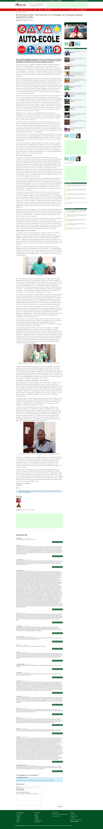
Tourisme (33, 0)
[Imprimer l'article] (31, 20)
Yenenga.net (41, 0)
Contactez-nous (72, 9)
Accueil (17, 12)
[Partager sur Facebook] (23, 20)
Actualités (21, 12)
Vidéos (30, 9)
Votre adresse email (19, 788)
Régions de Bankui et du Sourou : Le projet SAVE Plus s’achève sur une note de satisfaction (78, 59)
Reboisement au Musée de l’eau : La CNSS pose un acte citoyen (77, 86)
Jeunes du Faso (47, 0)
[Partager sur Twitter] (25, 509)
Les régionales (20, 0)
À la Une (25, 9)
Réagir (73, 52)
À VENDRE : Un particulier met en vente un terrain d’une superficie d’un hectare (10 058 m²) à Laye (77, 198)
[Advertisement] (67, 5)
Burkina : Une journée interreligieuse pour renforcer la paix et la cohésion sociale (78, 65)
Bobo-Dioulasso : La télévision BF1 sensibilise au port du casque (77, 100)
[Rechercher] (21, 10)
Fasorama (29, 0)
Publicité (36, 815)
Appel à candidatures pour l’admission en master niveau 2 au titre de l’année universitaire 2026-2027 (77, 190)
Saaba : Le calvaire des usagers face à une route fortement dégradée (78, 128)
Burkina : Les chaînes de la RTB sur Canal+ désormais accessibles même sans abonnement (78, 107)
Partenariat (37, 816)
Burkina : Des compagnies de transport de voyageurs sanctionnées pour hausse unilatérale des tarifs (78, 114)
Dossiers (35, 9)
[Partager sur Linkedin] (26, 20)
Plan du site (37, 818)
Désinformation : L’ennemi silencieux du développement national (78, 51)
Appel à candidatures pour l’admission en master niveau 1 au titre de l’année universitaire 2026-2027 (77, 185)
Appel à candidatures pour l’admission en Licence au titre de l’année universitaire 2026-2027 (77, 194)
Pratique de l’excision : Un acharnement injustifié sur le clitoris (77, 203)
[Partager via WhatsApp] (28, 20)
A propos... (36, 814)
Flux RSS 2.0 (37, 819)
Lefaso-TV (25, 0)
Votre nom (18, 786)
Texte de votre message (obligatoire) (23, 792)
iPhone (74, 817)
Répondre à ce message (57, 542)
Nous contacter (72, 814)
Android (71, 817)
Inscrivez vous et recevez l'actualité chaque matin (60, 814)
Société (24, 12)
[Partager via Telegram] (30, 20)
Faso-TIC (37, 0)
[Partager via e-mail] (21, 20)
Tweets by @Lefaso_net (68, 162)
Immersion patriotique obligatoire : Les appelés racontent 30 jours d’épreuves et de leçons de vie (78, 121)
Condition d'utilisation (38, 820)
